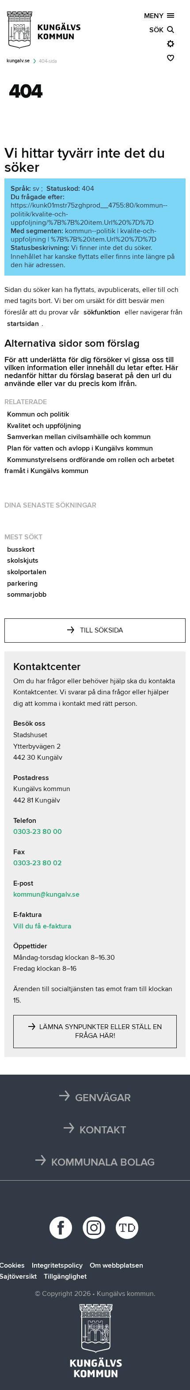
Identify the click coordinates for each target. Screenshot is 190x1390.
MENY (155, 15)
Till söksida (101, 630)
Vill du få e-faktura (42, 926)
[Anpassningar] (170, 44)
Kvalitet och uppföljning (44, 425)
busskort (20, 549)
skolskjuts (22, 560)
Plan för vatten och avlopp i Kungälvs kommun (80, 448)
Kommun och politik (38, 414)
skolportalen (26, 572)
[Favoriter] (170, 58)
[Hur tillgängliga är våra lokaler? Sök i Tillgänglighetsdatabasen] (128, 1227)
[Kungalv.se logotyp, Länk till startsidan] (44, 30)
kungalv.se (18, 61)
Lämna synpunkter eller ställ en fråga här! (100, 1031)
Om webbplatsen (116, 1265)
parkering (22, 583)
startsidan (23, 323)
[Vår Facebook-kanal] (62, 1227)
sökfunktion (102, 312)
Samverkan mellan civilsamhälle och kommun (79, 436)
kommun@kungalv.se (46, 894)
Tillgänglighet (65, 1276)
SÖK (158, 30)
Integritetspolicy (57, 1265)
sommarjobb (26, 594)
